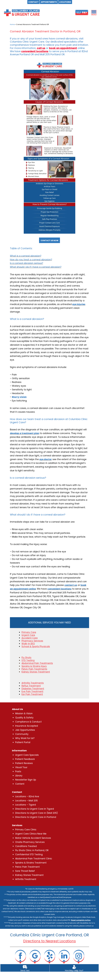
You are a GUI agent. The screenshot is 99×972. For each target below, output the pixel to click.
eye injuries (78, 304)
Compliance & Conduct (28, 721)
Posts (18, 771)
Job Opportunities (25, 730)
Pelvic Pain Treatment (27, 866)
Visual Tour (21, 767)
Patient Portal (22, 742)
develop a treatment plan (24, 433)
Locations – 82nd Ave (27, 796)
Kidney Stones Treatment (29, 875)
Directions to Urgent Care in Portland (35, 817)
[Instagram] (79, 956)
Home (12, 24)
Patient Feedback (25, 759)
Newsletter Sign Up (25, 779)
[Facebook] (20, 956)
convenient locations (34, 51)
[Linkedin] (64, 956)
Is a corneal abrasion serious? (26, 263)
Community (21, 734)
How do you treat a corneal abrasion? (31, 259)
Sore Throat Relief (25, 871)
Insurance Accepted (26, 725)
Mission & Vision (24, 713)
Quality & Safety (24, 717)
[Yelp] (49, 956)
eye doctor (45, 459)
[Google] (35, 956)
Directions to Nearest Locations (49, 941)
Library (18, 775)
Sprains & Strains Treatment (31, 862)
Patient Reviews (24, 763)
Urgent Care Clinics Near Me (30, 833)
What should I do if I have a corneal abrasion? (35, 266)
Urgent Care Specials (27, 755)
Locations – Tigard (25, 804)
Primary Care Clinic (25, 829)
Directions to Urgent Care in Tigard (34, 808)
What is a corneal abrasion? (25, 255)
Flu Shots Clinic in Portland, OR (31, 850)
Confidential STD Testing (29, 854)
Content (19, 783)
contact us (70, 585)
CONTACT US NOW (49, 240)
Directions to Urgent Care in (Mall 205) (36, 813)
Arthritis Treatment (25, 879)
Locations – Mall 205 (26, 800)
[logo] (21, 12)
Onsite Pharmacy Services (30, 842)
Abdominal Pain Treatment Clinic (33, 858)
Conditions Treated (26, 846)
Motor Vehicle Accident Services (33, 838)
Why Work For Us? (24, 738)
